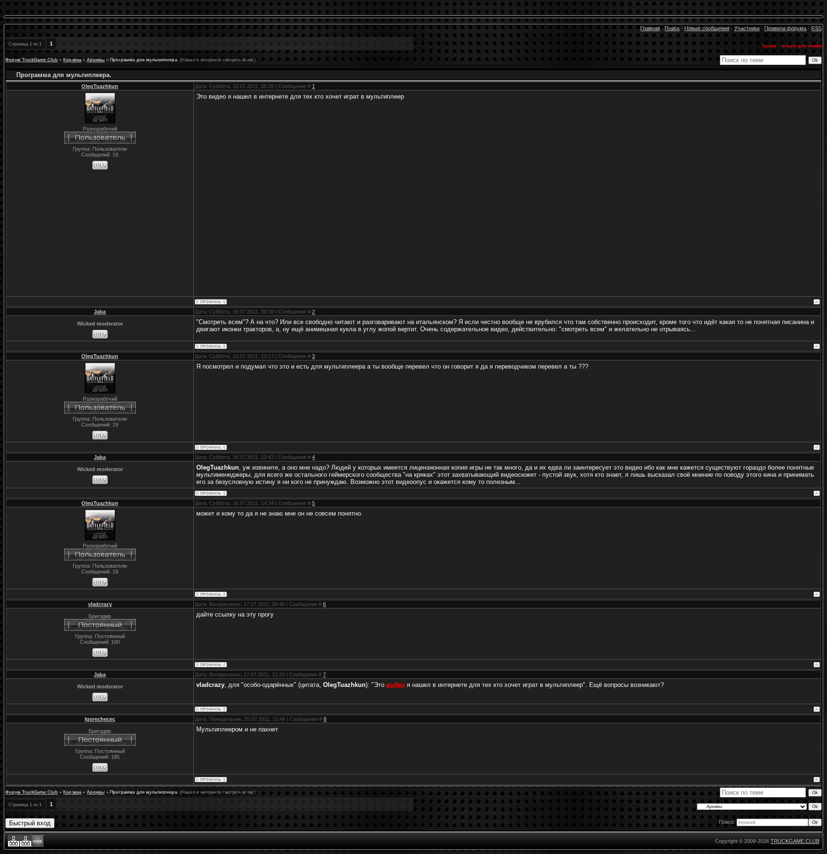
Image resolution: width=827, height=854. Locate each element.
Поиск (672, 28)
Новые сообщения (706, 28)
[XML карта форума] (26, 845)
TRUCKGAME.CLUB (795, 841)
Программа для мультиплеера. (144, 59)
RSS (816, 28)
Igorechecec (100, 719)
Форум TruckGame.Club (31, 59)
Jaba (100, 312)
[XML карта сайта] (14, 845)
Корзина (72, 59)
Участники (747, 28)
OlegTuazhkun (99, 86)
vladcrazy (100, 604)
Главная (650, 28)
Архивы (96, 59)
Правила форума (785, 28)
